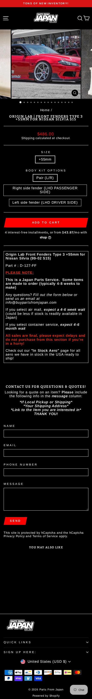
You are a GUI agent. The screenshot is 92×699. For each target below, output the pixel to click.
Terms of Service (45, 536)
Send (15, 520)
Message (14, 483)
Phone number (21, 464)
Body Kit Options (46, 170)
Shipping (28, 138)
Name (9, 426)
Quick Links (17, 642)
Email (10, 445)
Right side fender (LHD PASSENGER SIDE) (45, 190)
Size (46, 152)
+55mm (45, 159)
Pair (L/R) (45, 178)
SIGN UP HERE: (20, 652)
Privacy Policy (14, 536)
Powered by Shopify (46, 695)
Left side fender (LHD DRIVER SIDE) (45, 202)
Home (45, 110)
